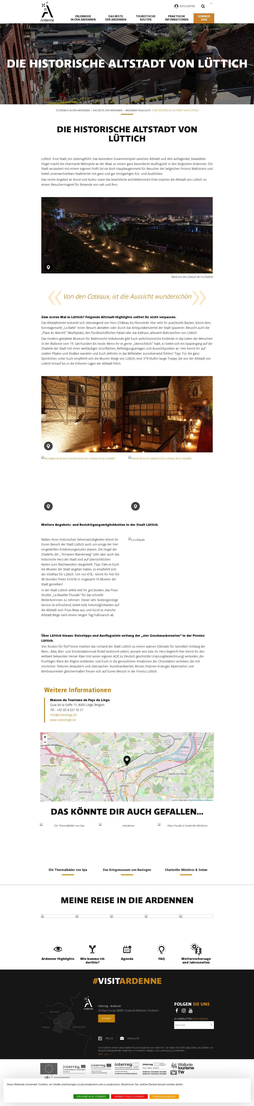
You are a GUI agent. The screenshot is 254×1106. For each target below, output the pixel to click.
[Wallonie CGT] (182, 1069)
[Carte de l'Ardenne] (66, 1023)
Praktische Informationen (176, 18)
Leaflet (174, 800)
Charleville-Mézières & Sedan (186, 870)
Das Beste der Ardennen (115, 18)
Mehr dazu (103, 1054)
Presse (109, 1038)
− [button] (45, 742)
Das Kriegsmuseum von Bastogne (127, 870)
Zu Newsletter (191, 1018)
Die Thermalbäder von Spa (68, 870)
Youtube (190, 1010)
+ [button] (45, 737)
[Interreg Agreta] (74, 1069)
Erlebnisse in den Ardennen (83, 18)
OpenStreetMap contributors (201, 800)
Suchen (203, 6)
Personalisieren (164, 1096)
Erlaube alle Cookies (91, 1096)
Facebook (176, 1010)
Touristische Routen (146, 18)
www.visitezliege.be (63, 720)
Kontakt (106, 1018)
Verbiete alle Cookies (129, 1096)
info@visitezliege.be (63, 715)
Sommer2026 (204, 18)
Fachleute (133, 1038)
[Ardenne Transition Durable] (155, 1069)
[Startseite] (47, 11)
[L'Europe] (48, 1068)
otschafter (188, 6)
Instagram (183, 1010)
